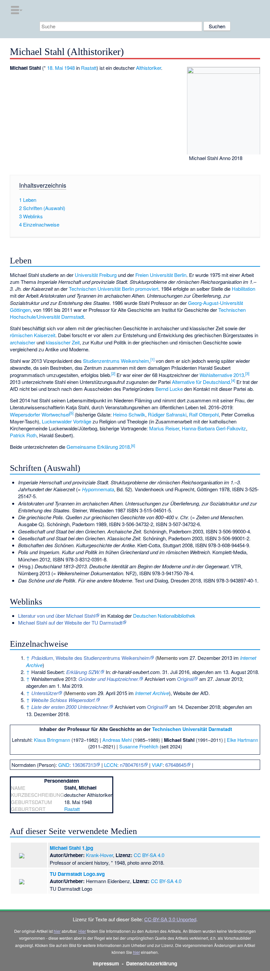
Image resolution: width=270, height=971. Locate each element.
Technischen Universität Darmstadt (192, 729)
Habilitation (243, 288)
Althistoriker (148, 67)
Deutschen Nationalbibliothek (164, 615)
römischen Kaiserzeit (32, 335)
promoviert (146, 288)
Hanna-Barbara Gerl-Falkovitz (214, 428)
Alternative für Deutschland (201, 381)
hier (57, 931)
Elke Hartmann (242, 739)
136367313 (84, 764)
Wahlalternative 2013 (222, 374)
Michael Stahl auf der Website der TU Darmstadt (70, 622)
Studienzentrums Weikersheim (116, 360)
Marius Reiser (164, 428)
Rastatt (88, 67)
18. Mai (55, 67)
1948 (69, 67)
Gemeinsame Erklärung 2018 (98, 446)
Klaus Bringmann (52, 739)
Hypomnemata (98, 489)
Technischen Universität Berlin (101, 288)
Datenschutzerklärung (151, 963)
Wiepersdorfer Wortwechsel (39, 414)
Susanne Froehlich (138, 746)
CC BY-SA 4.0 (149, 854)
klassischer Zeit (63, 342)
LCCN (110, 764)
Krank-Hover (99, 854)
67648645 (175, 764)
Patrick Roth (23, 435)
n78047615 (132, 764)
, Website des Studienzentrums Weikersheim (90, 657)
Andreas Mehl (117, 739)
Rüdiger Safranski (167, 414)
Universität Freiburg (96, 274)
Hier (82, 931)
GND (63, 764)
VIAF (157, 764)
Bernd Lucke (169, 388)
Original (185, 678)
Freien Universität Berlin (160, 274)
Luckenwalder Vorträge (66, 421)
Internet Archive (152, 692)
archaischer (22, 342)
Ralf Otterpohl (204, 414)
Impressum (106, 963)
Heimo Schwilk (129, 414)
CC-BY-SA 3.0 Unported (170, 919)
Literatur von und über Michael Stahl (56, 615)
